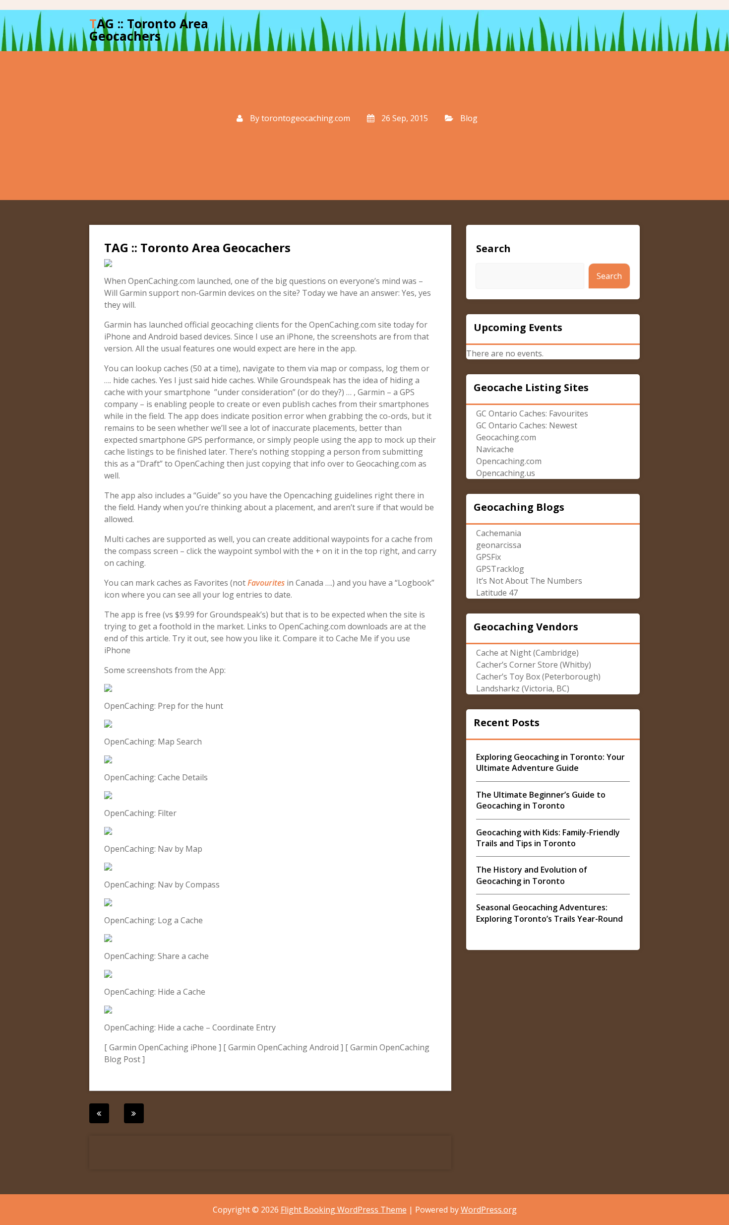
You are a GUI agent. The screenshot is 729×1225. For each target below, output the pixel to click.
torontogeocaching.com (305, 118)
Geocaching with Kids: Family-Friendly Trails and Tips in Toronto (548, 838)
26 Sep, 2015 (403, 118)
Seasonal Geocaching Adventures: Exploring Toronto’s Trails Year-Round (549, 913)
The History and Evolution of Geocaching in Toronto (531, 875)
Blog (469, 118)
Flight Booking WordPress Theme (344, 1209)
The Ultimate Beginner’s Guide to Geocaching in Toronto (541, 800)
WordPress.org (489, 1209)
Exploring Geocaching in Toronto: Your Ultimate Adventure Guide (550, 762)
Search (493, 248)
